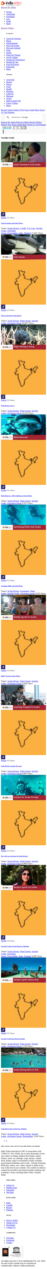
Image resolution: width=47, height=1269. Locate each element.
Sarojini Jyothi (13, 593)
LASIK (23, 228)
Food (8, 87)
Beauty (9, 82)
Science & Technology (15, 60)
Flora (8, 50)
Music (8, 41)
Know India (29, 110)
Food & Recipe (12, 64)
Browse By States (8, 7)
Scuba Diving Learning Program (11, 766)
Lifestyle (9, 94)
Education (10, 67)
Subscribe (10, 1190)
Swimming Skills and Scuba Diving (12, 586)
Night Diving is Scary (7, 405)
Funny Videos (12, 103)
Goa (8, 19)
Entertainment (12, 43)
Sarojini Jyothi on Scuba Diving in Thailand (15, 946)
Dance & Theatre (13, 55)
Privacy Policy (12, 1220)
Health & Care (12, 62)
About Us (31, 125)
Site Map (10, 1192)
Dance (9, 84)
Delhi (8, 21)
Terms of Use (11, 1223)
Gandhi (9, 1205)
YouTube (10, 1238)
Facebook (10, 1240)
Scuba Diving (13, 228)
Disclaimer (10, 1225)
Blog (37, 110)
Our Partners (9, 112)
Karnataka (10, 16)
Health (9, 89)
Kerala (9, 12)
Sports (8, 53)
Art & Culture (12, 57)
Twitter (9, 1243)
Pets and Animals (13, 48)
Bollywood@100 (13, 101)
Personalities (12, 233)
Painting (9, 1210)
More (8, 24)
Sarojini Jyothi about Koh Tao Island (13, 1039)
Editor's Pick (19, 110)
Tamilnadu (10, 14)
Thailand (27, 233)
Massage (9, 96)
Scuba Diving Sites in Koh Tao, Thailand (14, 1129)
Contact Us (11, 1227)
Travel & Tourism (13, 38)
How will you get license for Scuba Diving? (14, 856)
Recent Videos (7, 110)
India (21, 233)
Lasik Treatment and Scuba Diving (12, 223)
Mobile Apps (11, 1188)
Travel (8, 98)
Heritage (9, 91)
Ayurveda (10, 80)
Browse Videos (7, 28)
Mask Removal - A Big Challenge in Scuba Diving (16, 496)
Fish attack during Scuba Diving (11, 315)
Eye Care (31, 228)
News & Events (12, 46)
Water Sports (25, 321)
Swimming (24, 591)
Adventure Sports (14, 323)
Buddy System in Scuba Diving (10, 676)
